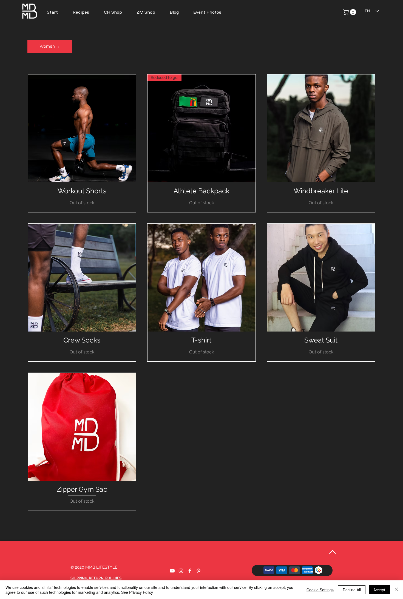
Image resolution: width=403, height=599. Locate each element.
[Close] (396, 590)
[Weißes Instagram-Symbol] (181, 571)
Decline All (352, 589)
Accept (379, 589)
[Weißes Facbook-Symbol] (190, 571)
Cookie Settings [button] (320, 589)
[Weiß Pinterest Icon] (198, 571)
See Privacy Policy (137, 592)
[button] (207, 12)
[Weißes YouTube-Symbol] (172, 571)
